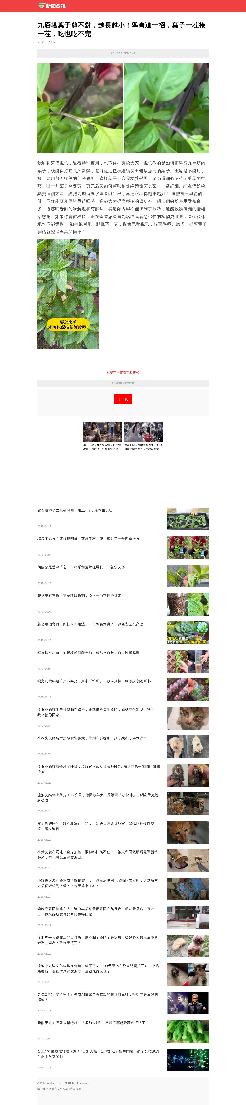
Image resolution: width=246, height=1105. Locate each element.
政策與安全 (55, 1088)
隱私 (72, 1088)
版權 (78, 1088)
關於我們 (42, 1088)
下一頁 (123, 399)
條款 (66, 1088)
